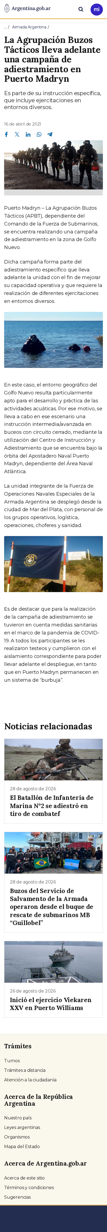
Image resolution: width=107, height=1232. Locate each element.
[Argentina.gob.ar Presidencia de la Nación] (27, 8)
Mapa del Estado (22, 1146)
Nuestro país (18, 1117)
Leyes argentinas (22, 1127)
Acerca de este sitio (24, 1178)
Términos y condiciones (29, 1187)
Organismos (17, 1137)
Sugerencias (17, 1197)
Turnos (12, 1060)
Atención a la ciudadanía (30, 1079)
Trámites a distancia (25, 1070)
